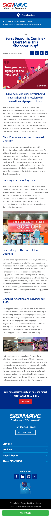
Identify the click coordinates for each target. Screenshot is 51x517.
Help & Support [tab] (11, 455)
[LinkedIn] (22, 476)
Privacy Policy (14, 503)
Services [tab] (7, 443)
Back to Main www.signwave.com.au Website (25, 507)
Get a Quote (25, 513)
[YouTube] (34, 476)
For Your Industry (19, 22)
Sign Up (25, 401)
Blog (9, 22)
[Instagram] (28, 476)
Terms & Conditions (27, 503)
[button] (46, 6)
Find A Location (28, 15)
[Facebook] (16, 476)
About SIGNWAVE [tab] (12, 461)
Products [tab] (7, 449)
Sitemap (38, 503)
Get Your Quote (25, 432)
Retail (30, 22)
